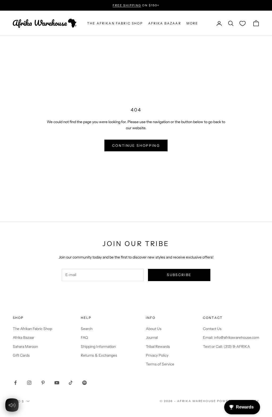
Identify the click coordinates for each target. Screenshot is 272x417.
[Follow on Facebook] (15, 382)
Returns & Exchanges (99, 355)
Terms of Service (160, 364)
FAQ (84, 337)
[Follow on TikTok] (70, 382)
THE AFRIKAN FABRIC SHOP (115, 23)
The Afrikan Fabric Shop (32, 328)
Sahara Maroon (25, 346)
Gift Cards (21, 355)
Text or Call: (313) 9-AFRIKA (226, 346)
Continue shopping (136, 145)
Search (86, 328)
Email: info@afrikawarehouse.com (231, 337)
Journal (152, 337)
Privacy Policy (157, 355)
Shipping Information (98, 346)
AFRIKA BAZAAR (164, 23)
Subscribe (179, 275)
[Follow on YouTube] (57, 382)
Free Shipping (127, 5)
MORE (192, 23)
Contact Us (212, 328)
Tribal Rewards (158, 346)
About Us (154, 328)
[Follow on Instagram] (29, 382)
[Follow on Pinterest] (43, 382)
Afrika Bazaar (23, 337)
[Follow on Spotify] (84, 382)
